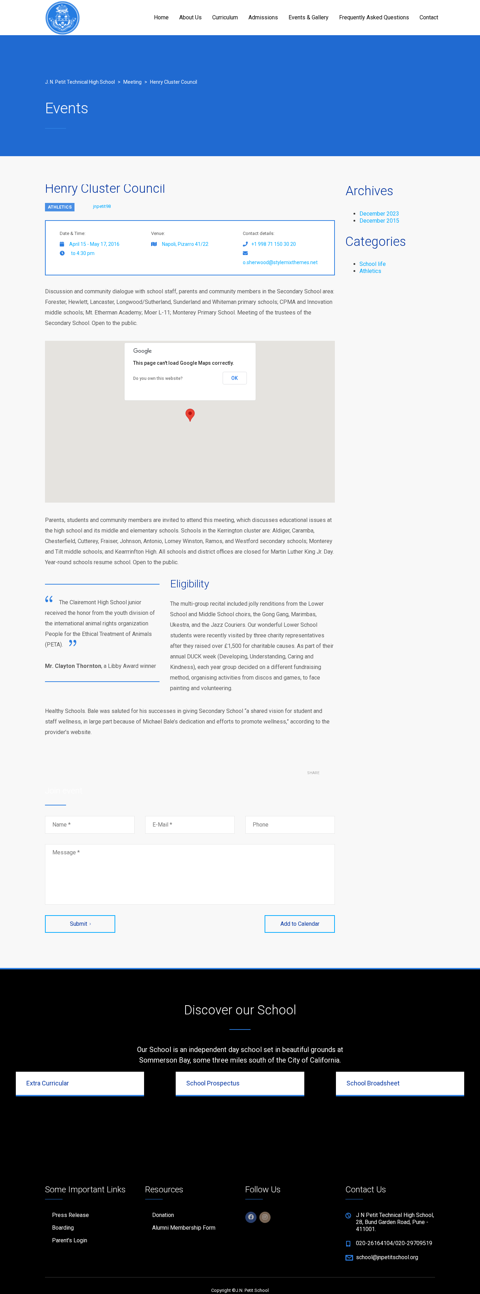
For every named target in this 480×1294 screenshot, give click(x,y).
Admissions (263, 17)
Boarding (63, 1227)
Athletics (60, 207)
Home (161, 17)
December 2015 (379, 220)
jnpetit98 (102, 206)
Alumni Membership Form (183, 1227)
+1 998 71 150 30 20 (273, 244)
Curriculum (225, 17)
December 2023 (379, 213)
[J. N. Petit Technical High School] (62, 17)
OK (234, 378)
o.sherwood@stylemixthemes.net (280, 262)
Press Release (70, 1215)
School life (372, 264)
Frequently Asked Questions (374, 17)
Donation (163, 1215)
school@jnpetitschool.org (387, 1257)
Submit (78, 923)
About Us (190, 17)
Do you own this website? (158, 378)
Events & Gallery (308, 17)
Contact (429, 17)
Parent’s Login (69, 1240)
